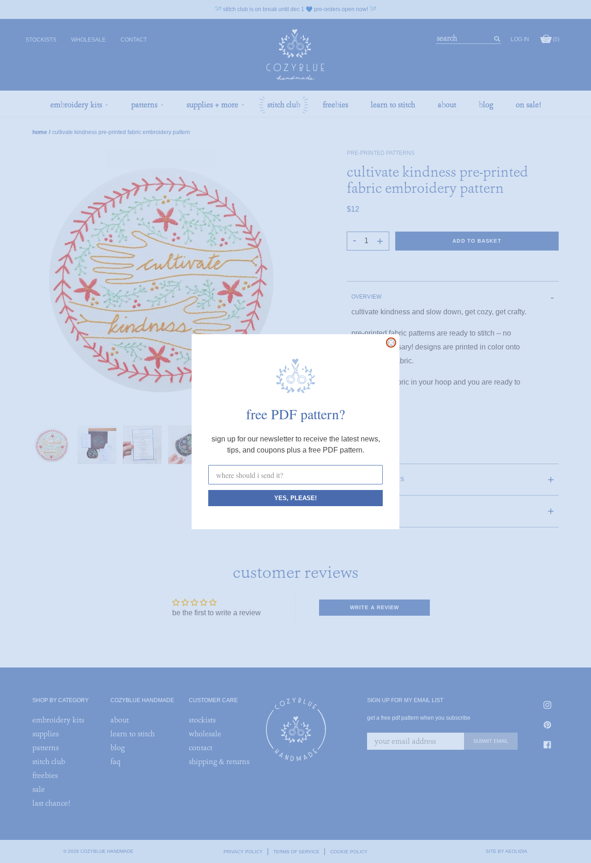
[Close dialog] (391, 342)
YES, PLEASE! (295, 498)
